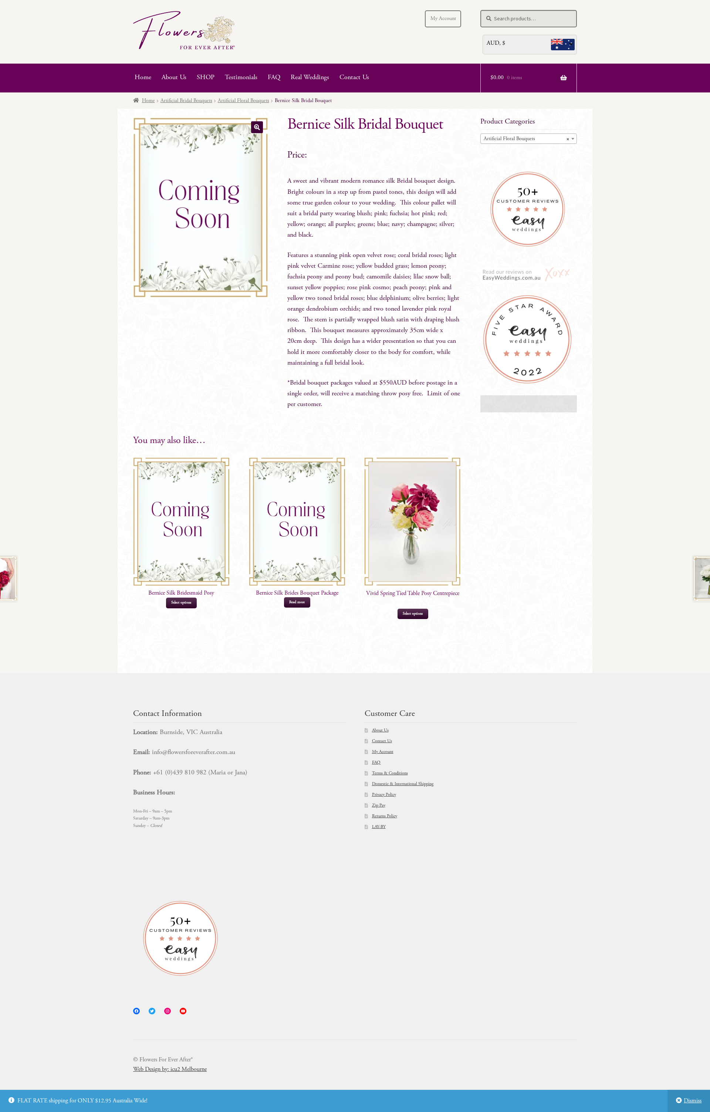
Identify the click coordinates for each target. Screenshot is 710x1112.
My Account (443, 18)
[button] (257, 127)
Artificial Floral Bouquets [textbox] (526, 139)
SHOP (205, 77)
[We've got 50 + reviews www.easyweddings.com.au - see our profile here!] (528, 209)
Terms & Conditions (390, 773)
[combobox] (528, 138)
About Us (174, 77)
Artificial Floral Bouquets (243, 101)
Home (143, 77)
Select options (181, 603)
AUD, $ (496, 43)
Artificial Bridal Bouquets (186, 101)
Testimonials (241, 77)
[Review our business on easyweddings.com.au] (528, 275)
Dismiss (692, 1101)
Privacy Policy (384, 794)
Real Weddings (310, 77)
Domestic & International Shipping (402, 784)
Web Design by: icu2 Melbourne (170, 1069)
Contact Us (354, 77)
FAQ (274, 77)
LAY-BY (379, 827)
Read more (297, 602)
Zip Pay (378, 805)
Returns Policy (384, 816)
